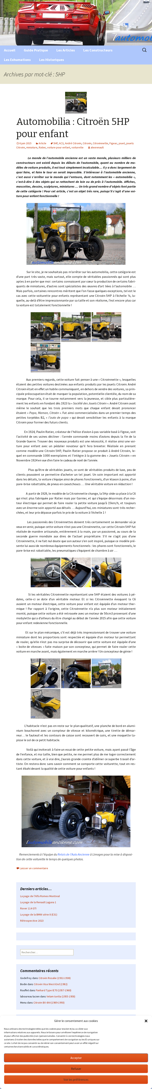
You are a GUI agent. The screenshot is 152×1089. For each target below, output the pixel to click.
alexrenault (97, 147)
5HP (55, 143)
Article (42, 143)
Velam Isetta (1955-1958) (61, 996)
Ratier (42, 147)
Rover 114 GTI (28, 908)
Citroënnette (100, 143)
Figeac (113, 143)
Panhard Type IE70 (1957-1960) (53, 990)
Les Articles (65, 50)
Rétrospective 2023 (32, 920)
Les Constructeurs (97, 50)
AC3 (61, 143)
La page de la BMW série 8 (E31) (38, 914)
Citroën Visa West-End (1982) (50, 984)
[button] (146, 1021)
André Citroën (73, 143)
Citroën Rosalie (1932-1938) (55, 978)
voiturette (77, 147)
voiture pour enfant (58, 147)
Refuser (76, 1069)
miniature (31, 147)
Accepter (76, 1058)
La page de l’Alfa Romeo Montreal (40, 896)
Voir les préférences (76, 1079)
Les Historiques (51, 59)
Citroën (87, 143)
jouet (122, 143)
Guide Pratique (36, 50)
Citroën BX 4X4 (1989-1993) (49, 1002)
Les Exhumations (17, 59)
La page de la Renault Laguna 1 (38, 902)
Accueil (9, 50)
